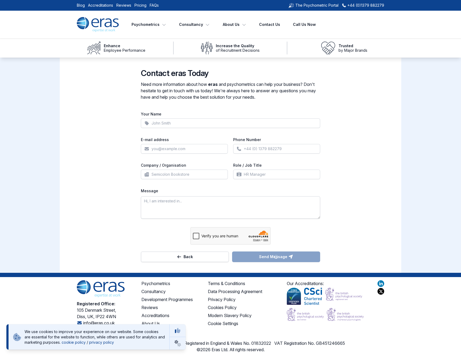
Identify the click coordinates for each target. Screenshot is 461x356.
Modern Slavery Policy (230, 315)
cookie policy (74, 342)
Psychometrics (146, 24)
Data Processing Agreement (235, 291)
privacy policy (101, 342)
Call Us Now (304, 24)
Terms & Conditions (226, 283)
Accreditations (100, 5)
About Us (231, 24)
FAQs (154, 5)
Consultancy (191, 24)
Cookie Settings (223, 323)
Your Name (151, 114)
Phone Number (247, 139)
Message (149, 191)
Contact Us (269, 24)
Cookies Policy (222, 307)
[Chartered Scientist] (313, 296)
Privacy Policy (222, 299)
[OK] (178, 330)
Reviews (123, 5)
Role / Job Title (247, 165)
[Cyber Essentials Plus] (294, 296)
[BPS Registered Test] (343, 296)
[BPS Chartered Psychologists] (345, 314)
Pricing (140, 5)
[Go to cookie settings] (178, 343)
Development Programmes (167, 299)
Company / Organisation (163, 165)
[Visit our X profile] (380, 291)
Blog (81, 5)
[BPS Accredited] (305, 314)
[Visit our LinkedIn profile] (380, 283)
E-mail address (155, 139)
